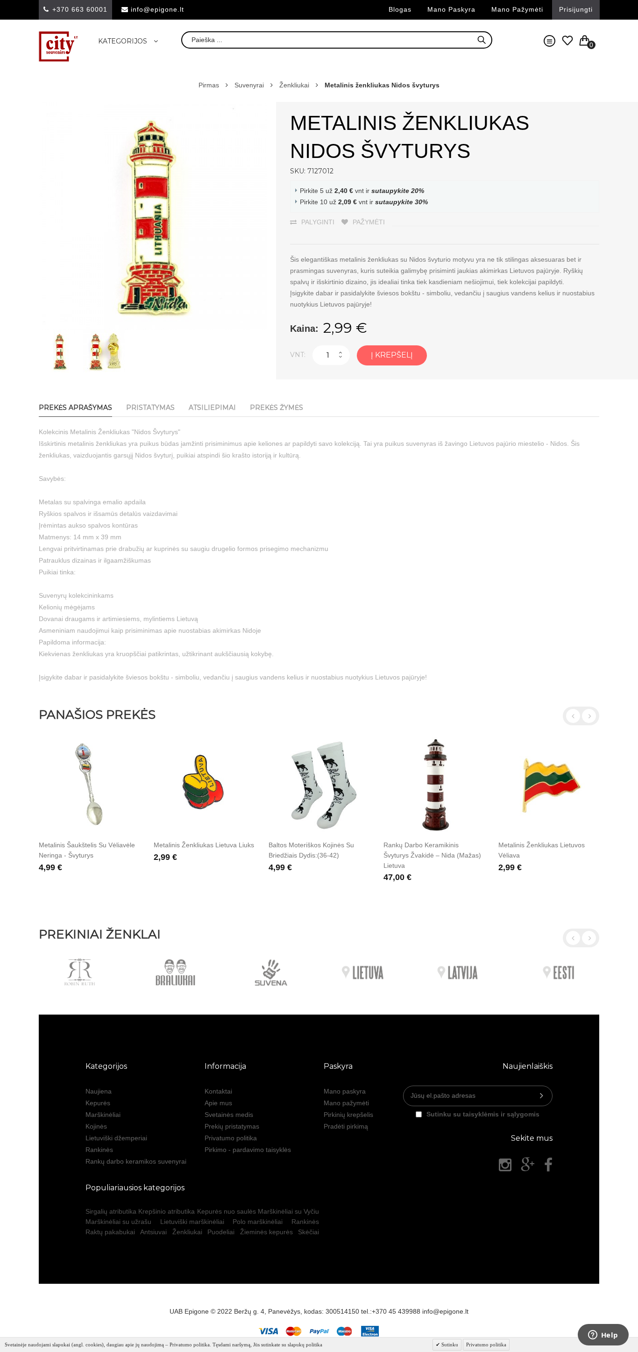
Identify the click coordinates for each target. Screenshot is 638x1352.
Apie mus (218, 1103)
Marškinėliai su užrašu (118, 1221)
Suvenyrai (249, 85)
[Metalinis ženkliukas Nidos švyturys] (60, 335)
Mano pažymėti (517, 9)
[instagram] (505, 1165)
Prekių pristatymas (232, 1126)
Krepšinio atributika (166, 1211)
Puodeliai (220, 1232)
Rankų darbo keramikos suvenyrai (135, 1161)
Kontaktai (218, 1091)
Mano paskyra (451, 9)
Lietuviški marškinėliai (192, 1221)
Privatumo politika (231, 1138)
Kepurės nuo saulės (226, 1211)
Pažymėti (369, 222)
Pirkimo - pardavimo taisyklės (248, 1149)
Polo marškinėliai (258, 1221)
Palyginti (317, 222)
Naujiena (98, 1091)
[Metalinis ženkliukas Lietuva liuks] (204, 785)
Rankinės (99, 1149)
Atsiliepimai (212, 407)
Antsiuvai (153, 1232)
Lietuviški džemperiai (116, 1138)
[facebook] (548, 1165)
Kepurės (97, 1103)
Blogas (400, 9)
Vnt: (297, 355)
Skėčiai (308, 1232)
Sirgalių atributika (110, 1211)
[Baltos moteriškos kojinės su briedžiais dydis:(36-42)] (319, 785)
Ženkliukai (294, 85)
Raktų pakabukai (110, 1232)
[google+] (528, 1165)
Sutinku (449, 1344)
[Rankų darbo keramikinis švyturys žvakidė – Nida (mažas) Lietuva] (433, 785)
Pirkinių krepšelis (348, 1114)
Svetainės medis (229, 1114)
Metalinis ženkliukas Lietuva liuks (204, 845)
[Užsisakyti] (542, 1096)
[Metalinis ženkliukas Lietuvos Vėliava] (548, 785)
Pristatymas (150, 407)
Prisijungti (576, 9)
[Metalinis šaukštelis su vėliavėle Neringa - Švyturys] (89, 785)
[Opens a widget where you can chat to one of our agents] (603, 1335)
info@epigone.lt (157, 9)
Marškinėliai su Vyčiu (288, 1211)
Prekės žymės (276, 407)
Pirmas (208, 85)
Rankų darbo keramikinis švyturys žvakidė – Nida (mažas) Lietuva (432, 855)
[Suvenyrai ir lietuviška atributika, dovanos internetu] (58, 46)
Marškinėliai (103, 1114)
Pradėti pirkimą (346, 1126)
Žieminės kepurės (266, 1232)
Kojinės (96, 1126)
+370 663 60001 (79, 9)
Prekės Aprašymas (75, 407)
